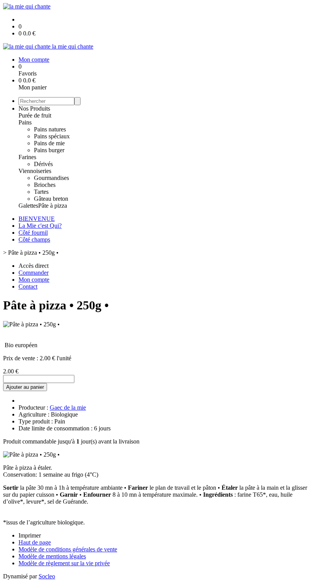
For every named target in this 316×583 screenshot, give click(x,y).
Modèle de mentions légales (52, 556)
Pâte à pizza (52, 205)
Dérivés (43, 164)
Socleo (47, 576)
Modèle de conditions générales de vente (67, 549)
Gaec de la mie (68, 407)
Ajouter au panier (25, 387)
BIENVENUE (36, 218)
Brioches (44, 184)
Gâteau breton (51, 198)
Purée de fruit (34, 115)
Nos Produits (34, 108)
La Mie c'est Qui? (40, 225)
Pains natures (50, 129)
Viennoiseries (34, 171)
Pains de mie (49, 143)
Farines (27, 157)
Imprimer (29, 535)
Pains (25, 122)
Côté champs (34, 239)
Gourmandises (51, 178)
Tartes (41, 191)
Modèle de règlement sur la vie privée (64, 563)
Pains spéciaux (52, 136)
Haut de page (34, 542)
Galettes (28, 205)
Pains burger (49, 150)
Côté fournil (33, 232)
